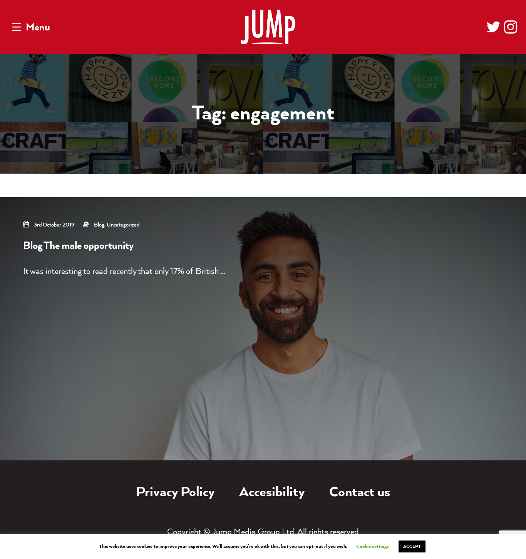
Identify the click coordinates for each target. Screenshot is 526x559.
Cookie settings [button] (372, 546)
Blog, (100, 225)
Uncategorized (123, 225)
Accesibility (272, 492)
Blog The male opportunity (78, 246)
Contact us (359, 492)
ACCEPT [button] (412, 546)
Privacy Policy (175, 492)
